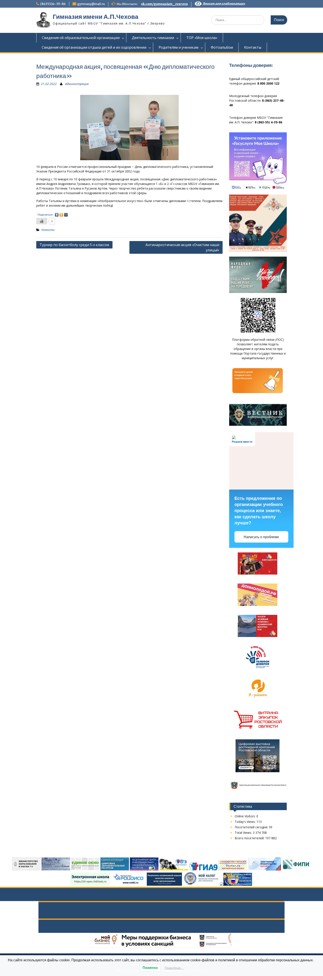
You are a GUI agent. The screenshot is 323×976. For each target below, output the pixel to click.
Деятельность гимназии (153, 37)
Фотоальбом (222, 47)
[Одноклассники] (61, 213)
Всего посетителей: (250, 838)
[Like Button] (41, 221)
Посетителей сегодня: (252, 827)
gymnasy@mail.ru (91, 4)
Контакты (252, 47)
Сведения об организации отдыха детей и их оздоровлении (94, 47)
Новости (47, 230)
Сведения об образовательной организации (81, 37)
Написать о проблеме (261, 537)
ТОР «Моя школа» (201, 37)
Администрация (77, 84)
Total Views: (244, 832)
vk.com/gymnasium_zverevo (164, 4)
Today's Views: (245, 822)
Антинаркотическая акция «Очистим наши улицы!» (182, 247)
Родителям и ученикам (178, 47)
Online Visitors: (245, 816)
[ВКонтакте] (56, 213)
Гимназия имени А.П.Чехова (95, 17)
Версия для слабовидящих (223, 3)
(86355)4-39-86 (53, 4)
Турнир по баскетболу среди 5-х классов (74, 244)
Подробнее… (174, 968)
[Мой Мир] (66, 213)
